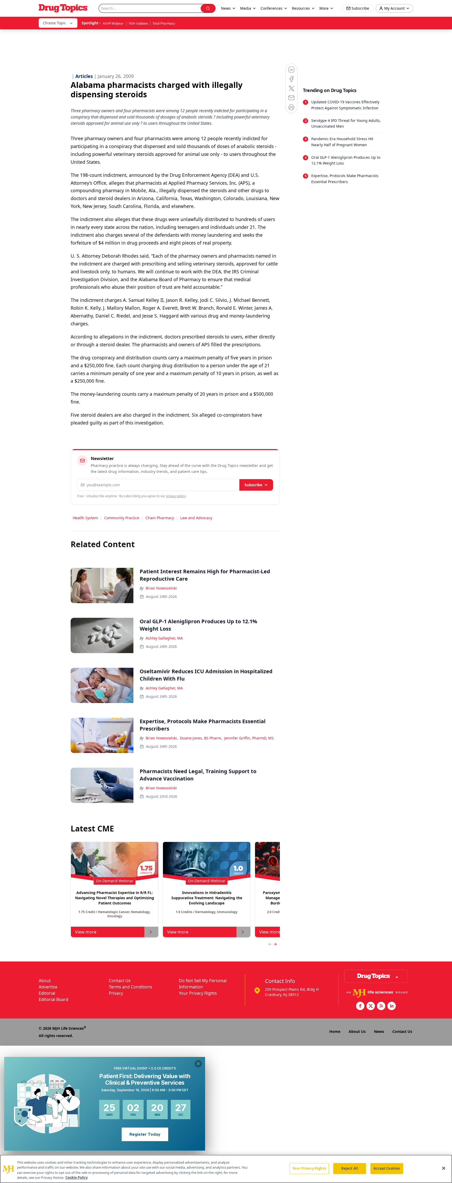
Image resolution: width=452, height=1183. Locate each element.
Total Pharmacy (163, 23)
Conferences (271, 8)
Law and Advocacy (196, 517)
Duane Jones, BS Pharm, (201, 737)
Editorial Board (53, 999)
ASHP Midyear (114, 23)
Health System (85, 517)
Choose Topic (54, 22)
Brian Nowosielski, (162, 737)
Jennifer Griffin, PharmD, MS (249, 737)
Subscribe (253, 484)
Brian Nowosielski (161, 588)
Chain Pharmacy (159, 517)
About (45, 980)
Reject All (349, 1168)
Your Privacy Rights (198, 993)
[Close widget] (198, 1063)
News (379, 1031)
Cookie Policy (76, 1177)
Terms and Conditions (130, 987)
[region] (226, 1169)
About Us (357, 1031)
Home (334, 1031)
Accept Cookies (387, 1168)
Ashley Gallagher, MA (164, 638)
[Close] (443, 1168)
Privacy (116, 993)
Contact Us (120, 980)
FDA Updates (138, 23)
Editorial (47, 993)
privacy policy (176, 496)
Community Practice (121, 517)
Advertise (48, 987)
